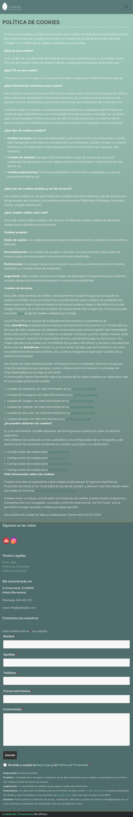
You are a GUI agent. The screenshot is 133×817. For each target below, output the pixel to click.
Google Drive (64, 795)
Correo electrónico (17, 691)
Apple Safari (56, 457)
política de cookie (77, 419)
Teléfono (10, 672)
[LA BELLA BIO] (12, 7)
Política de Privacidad (15, 566)
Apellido (10, 654)
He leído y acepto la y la (49, 765)
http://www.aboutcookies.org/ (56, 490)
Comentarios (13, 709)
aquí (21, 313)
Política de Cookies (14, 571)
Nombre (10, 636)
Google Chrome (58, 451)
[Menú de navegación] (127, 7)
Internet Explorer (60, 463)
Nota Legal (9, 562)
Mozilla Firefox (58, 469)
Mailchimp (98, 790)
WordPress (40, 814)
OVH (86, 791)
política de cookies (84, 388)
